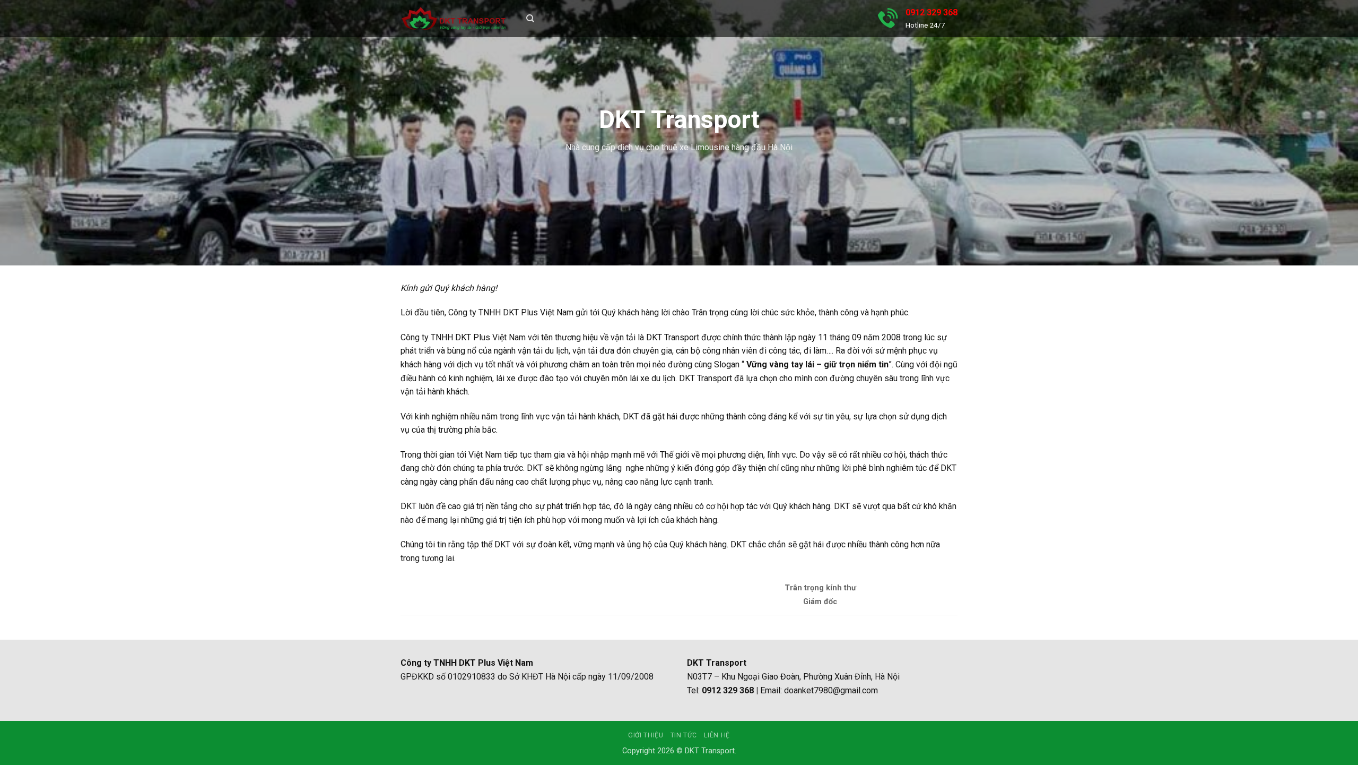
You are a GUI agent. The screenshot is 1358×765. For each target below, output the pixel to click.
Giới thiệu (645, 735)
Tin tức (684, 735)
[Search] (530, 18)
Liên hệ (716, 735)
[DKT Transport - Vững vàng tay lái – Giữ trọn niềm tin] (454, 18)
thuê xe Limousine (695, 147)
